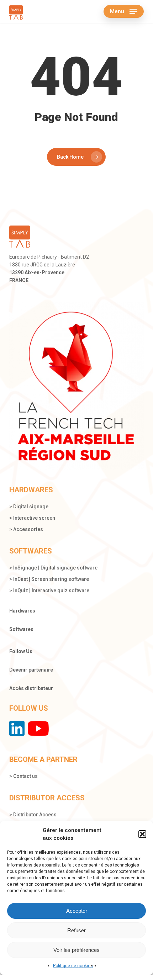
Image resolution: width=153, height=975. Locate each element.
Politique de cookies (73, 965)
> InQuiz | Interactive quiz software (49, 590)
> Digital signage (28, 506)
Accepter (76, 911)
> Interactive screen (32, 518)
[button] (142, 834)
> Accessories (26, 529)
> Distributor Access (33, 814)
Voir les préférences (76, 950)
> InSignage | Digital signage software (53, 568)
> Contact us (23, 776)
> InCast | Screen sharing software (49, 579)
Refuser (76, 930)
